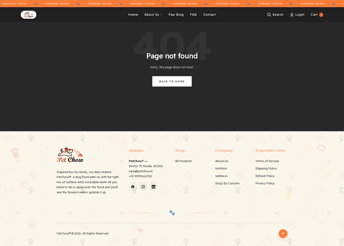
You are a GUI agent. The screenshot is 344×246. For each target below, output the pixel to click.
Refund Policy (265, 176)
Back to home (172, 81)
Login (300, 15)
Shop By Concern (227, 183)
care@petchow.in (141, 171)
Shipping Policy (266, 168)
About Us (151, 15)
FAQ (193, 15)
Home (133, 15)
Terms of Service (267, 161)
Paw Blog (176, 15)
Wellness (221, 176)
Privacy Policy (265, 183)
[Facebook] (133, 187)
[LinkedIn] (153, 187)
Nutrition (221, 168)
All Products (183, 161)
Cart (316, 15)
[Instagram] (143, 187)
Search (278, 15)
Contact (209, 15)
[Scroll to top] (283, 233)
